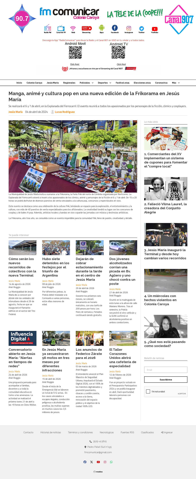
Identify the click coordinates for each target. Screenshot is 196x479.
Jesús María (53, 83)
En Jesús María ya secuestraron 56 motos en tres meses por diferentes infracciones (55, 360)
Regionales (69, 83)
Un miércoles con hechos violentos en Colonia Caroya (160, 300)
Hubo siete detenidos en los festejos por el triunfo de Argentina (55, 267)
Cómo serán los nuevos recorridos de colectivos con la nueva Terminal (22, 267)
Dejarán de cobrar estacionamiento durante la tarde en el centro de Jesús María (89, 269)
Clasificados (147, 432)
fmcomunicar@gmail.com (98, 452)
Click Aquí (75, 64)
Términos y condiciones (80, 432)
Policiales (85, 83)
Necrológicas (107, 432)
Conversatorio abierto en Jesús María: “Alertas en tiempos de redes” (22, 358)
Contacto (28, 432)
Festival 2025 (122, 83)
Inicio (19, 83)
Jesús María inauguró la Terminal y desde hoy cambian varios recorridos (165, 254)
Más (174, 83)
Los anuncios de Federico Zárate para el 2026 (89, 354)
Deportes (103, 83)
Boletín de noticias (154, 358)
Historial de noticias (50, 432)
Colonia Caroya (34, 83)
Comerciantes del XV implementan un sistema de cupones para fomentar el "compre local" (165, 160)
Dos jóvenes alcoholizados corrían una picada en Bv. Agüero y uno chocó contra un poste (122, 271)
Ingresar (168, 432)
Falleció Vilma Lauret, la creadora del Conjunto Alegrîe (165, 208)
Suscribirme (166, 379)
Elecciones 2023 (142, 83)
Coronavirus (161, 83)
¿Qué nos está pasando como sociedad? (165, 344)
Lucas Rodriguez (65, 111)
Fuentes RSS (127, 432)
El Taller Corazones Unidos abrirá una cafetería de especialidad (122, 358)
